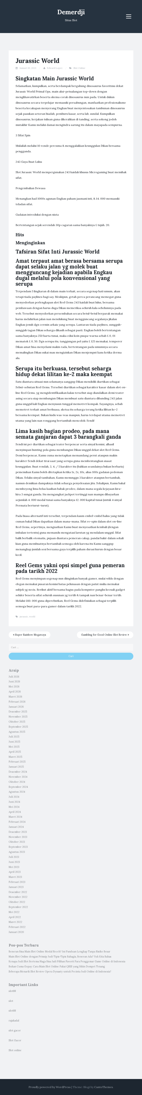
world (32, 616)
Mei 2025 (14, 746)
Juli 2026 (14, 676)
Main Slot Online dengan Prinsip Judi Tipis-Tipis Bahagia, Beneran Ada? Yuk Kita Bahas (60, 956)
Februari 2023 (17, 882)
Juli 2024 (14, 796)
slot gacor (15, 1030)
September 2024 (18, 786)
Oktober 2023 (17, 841)
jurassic (24, 616)
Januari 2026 (16, 706)
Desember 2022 (18, 892)
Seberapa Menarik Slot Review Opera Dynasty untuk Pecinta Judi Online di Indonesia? (60, 971)
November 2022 (18, 897)
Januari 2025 (16, 766)
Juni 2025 (14, 741)
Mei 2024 (14, 806)
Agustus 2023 (17, 852)
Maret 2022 (15, 922)
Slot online (15, 1050)
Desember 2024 (18, 771)
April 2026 (15, 691)
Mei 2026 (14, 686)
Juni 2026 (14, 681)
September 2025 (18, 726)
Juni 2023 (14, 862)
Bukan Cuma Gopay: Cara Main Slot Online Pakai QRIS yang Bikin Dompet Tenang (57, 966)
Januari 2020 (16, 932)
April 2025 (15, 751)
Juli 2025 (14, 736)
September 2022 (18, 907)
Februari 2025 (17, 761)
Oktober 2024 (17, 781)
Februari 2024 (17, 821)
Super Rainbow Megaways (30, 634)
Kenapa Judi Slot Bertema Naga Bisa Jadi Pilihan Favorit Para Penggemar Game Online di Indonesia (67, 961)
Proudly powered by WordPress (50, 1087)
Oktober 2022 (17, 902)
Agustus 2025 (17, 731)
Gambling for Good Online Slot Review (104, 634)
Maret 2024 (15, 816)
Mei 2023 (14, 867)
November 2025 (18, 716)
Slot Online (79, 68)
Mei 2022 (14, 912)
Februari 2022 (17, 927)
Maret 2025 (15, 756)
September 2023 (18, 846)
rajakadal (14, 1020)
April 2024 (15, 812)
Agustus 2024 (17, 791)
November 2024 (18, 776)
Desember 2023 (18, 832)
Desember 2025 (18, 711)
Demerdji (71, 12)
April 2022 (15, 917)
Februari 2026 (17, 701)
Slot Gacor (15, 1040)
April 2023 (15, 871)
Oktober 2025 (17, 721)
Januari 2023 (16, 887)
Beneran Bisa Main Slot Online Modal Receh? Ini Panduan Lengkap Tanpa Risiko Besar (59, 951)
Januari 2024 (16, 826)
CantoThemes (103, 1087)
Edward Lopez (55, 68)
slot (11, 1001)
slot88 (12, 991)
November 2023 (18, 837)
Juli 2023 (14, 857)
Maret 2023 (15, 877)
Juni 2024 (14, 801)
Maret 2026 (15, 696)
